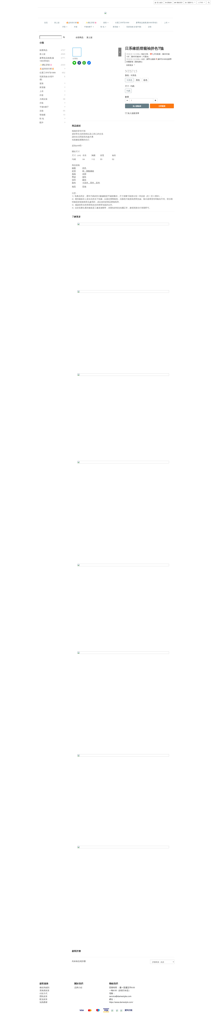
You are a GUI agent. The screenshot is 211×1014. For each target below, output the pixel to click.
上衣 (166, 22)
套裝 (105, 22)
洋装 (41, 102)
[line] (74, 63)
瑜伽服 (42, 114)
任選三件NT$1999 (122, 22)
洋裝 (64, 26)
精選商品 (43, 50)
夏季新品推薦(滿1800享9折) (146, 22)
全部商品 (79, 37)
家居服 (115, 26)
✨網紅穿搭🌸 (91, 22)
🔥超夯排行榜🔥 (72, 22)
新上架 (56, 22)
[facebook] (79, 63)
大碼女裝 (43, 99)
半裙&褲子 (88, 26)
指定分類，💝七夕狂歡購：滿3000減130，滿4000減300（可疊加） (147, 55)
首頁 (46, 22)
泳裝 (149, 26)
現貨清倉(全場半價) (133, 26)
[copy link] (89, 63)
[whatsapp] (84, 63)
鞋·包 (102, 26)
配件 (41, 122)
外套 (75, 26)
